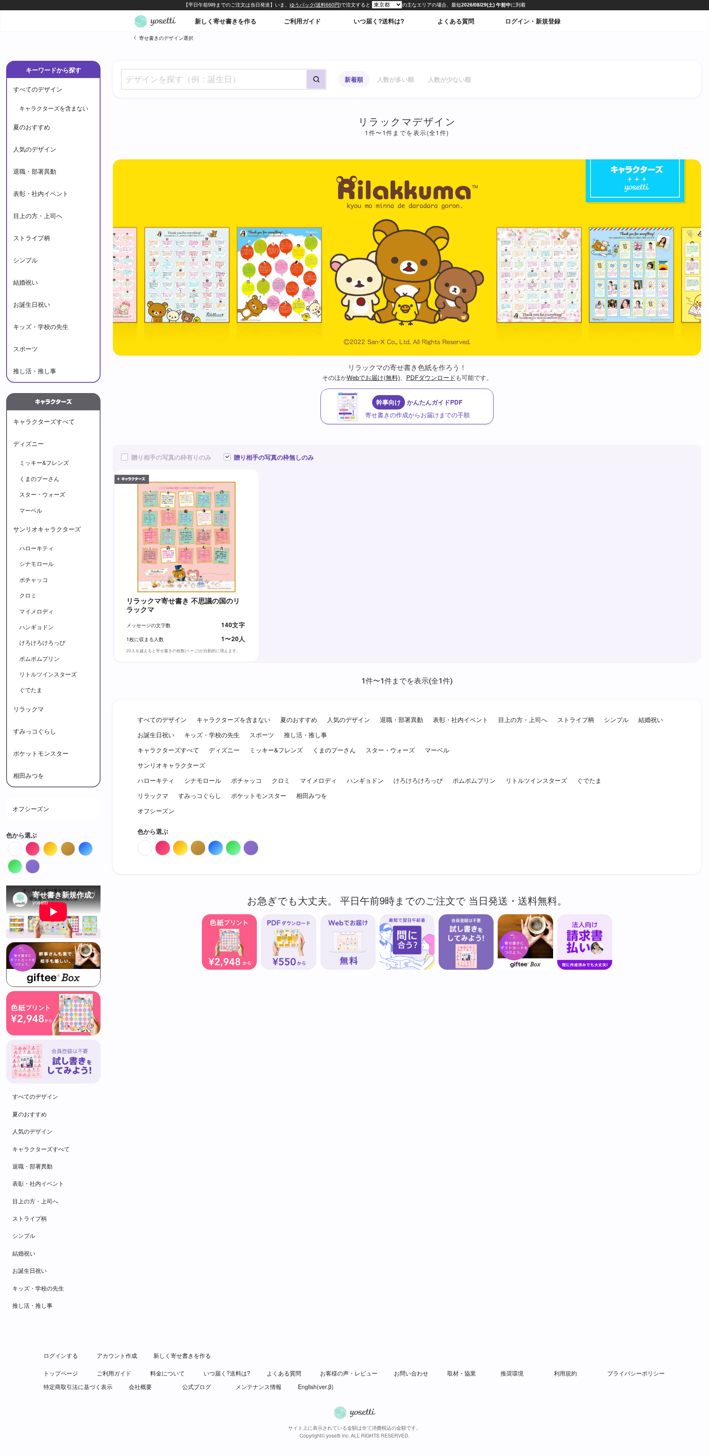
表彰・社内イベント (41, 193)
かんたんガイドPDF (417, 408)
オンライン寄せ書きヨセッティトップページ (155, 21)
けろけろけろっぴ (42, 642)
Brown (198, 848)
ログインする (60, 1355)
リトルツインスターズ (48, 674)
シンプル (25, 259)
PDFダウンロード (430, 377)
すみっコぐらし (34, 731)
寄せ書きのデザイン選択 (166, 37)
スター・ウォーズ (42, 494)
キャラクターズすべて (44, 421)
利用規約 (565, 1373)
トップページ (60, 1373)
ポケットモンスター (41, 753)
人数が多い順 (395, 79)
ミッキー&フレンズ (44, 462)
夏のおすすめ (31, 126)
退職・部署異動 (34, 171)
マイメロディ (36, 611)
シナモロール (36, 563)
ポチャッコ (33, 579)
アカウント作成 (117, 1355)
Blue (92, 846)
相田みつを (28, 775)
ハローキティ (36, 548)
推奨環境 (512, 1373)
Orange (180, 848)
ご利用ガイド (302, 20)
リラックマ (28, 708)
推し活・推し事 (34, 370)
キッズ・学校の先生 (41, 326)
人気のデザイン (34, 149)
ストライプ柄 (31, 237)
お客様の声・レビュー (348, 1373)
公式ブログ (196, 1386)
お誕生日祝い (31, 304)
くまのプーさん (39, 478)
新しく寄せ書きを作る (225, 20)
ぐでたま (30, 689)
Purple (39, 864)
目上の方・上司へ (37, 215)
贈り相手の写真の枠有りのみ (171, 457)
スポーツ (25, 348)
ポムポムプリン (39, 658)
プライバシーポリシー (636, 1373)
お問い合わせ (411, 1373)
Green (233, 848)
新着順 (354, 79)
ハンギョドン (36, 627)
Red (39, 846)
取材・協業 (461, 1373)
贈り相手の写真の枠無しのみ (274, 457)
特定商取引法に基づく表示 (77, 1386)
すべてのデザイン (37, 89)
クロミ (28, 595)
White (145, 848)
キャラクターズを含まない (53, 108)
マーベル (30, 510)
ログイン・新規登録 (532, 20)
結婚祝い (25, 282)
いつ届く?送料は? (379, 20)
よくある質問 (455, 20)
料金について (167, 1373)
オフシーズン (30, 808)
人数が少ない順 (449, 79)
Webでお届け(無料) (373, 377)
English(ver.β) (316, 1386)
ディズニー (28, 443)
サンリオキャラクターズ (47, 528)
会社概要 (140, 1386)
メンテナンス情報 (258, 1386)
